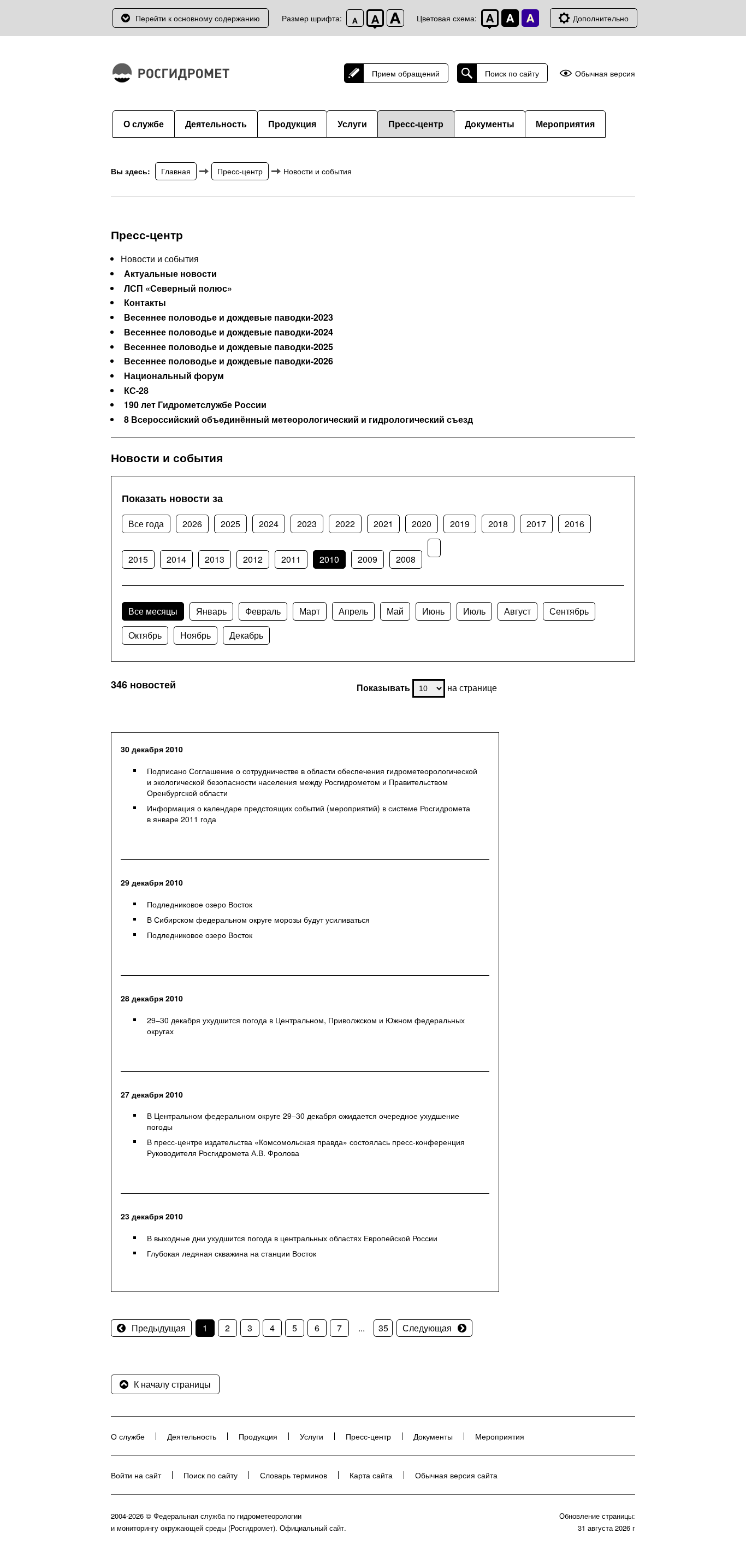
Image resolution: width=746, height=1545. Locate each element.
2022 (345, 523)
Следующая (427, 1328)
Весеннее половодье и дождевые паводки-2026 (228, 361)
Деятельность (216, 123)
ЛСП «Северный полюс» (178, 288)
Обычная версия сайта (456, 1475)
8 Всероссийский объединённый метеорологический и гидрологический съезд (298, 420)
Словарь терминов (293, 1475)
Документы (489, 123)
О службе (143, 123)
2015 (138, 559)
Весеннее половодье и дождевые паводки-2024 (228, 332)
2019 (460, 523)
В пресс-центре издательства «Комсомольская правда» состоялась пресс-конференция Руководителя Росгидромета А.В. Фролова (306, 1147)
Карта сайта (371, 1475)
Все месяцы (152, 611)
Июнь (433, 611)
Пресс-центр (415, 123)
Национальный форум (174, 376)
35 (383, 1328)
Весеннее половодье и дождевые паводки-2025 (228, 347)
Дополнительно (601, 18)
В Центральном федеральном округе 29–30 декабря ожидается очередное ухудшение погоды (303, 1121)
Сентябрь (569, 611)
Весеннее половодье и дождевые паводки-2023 (228, 317)
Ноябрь (195, 635)
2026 (192, 523)
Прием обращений (406, 73)
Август (517, 611)
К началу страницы (172, 1384)
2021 (383, 523)
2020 (421, 523)
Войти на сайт (136, 1475)
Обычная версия (605, 73)
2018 (498, 523)
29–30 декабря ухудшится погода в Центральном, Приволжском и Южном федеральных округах (306, 1025)
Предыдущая (159, 1328)
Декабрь (246, 635)
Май (395, 611)
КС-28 (136, 391)
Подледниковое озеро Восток (199, 904)
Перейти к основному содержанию (197, 18)
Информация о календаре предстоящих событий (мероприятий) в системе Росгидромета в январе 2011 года (308, 813)
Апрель (353, 611)
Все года (146, 523)
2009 (367, 559)
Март (309, 611)
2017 (536, 523)
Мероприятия (565, 123)
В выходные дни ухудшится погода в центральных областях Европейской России (292, 1238)
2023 (307, 523)
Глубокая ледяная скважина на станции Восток (231, 1253)
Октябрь (145, 635)
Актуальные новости (170, 274)
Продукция (292, 123)
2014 (176, 559)
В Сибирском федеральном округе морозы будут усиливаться (258, 919)
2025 (230, 523)
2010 (329, 559)
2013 (214, 559)
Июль (474, 611)
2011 (291, 559)
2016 (574, 523)
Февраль (263, 611)
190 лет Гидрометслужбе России (195, 405)
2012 (253, 559)
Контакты (145, 303)
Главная (176, 171)
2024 (269, 523)
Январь (211, 611)
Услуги (352, 123)
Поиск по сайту (512, 73)
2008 (406, 559)
